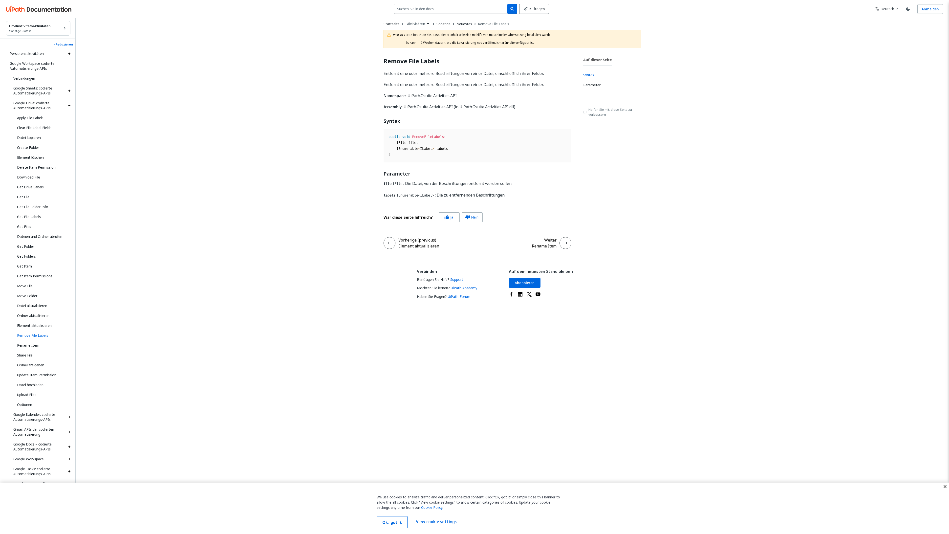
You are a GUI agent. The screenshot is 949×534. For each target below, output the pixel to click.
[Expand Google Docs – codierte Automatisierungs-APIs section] (69, 447)
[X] (529, 294)
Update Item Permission (36, 375)
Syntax (392, 121)
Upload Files (26, 394)
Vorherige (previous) (417, 240)
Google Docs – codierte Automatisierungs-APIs (32, 447)
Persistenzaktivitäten (27, 53)
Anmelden (930, 9)
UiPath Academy (464, 287)
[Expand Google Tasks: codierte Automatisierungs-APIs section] (69, 471)
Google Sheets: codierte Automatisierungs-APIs (32, 91)
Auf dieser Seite (597, 59)
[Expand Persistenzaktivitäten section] (69, 53)
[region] (474, 508)
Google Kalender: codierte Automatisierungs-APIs (34, 417)
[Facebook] (511, 294)
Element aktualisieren (34, 325)
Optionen (24, 404)
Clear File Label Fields (34, 127)
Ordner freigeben (30, 365)
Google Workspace (28, 459)
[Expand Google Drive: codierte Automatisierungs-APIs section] (69, 105)
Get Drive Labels (30, 187)
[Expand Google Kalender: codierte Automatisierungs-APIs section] (69, 417)
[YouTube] (538, 294)
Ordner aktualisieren (33, 315)
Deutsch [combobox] (884, 8)
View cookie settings (436, 522)
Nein (471, 217)
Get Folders (26, 256)
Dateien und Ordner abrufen (39, 236)
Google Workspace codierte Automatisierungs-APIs (32, 66)
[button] (41, 335)
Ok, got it (392, 522)
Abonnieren (525, 282)
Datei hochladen (30, 384)
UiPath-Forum (459, 296)
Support (456, 279)
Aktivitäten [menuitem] (416, 24)
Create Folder (28, 147)
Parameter (397, 173)
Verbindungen (24, 78)
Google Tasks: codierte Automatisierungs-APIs (32, 471)
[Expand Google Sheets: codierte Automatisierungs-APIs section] (69, 91)
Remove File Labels (493, 24)
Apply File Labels (30, 117)
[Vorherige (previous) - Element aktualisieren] (389, 243)
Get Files (24, 226)
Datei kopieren (29, 137)
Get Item (24, 266)
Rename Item (28, 345)
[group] (433, 217)
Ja (448, 217)
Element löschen (30, 157)
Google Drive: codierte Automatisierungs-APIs (32, 105)
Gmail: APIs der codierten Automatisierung (33, 432)
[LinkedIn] (520, 294)
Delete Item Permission (36, 167)
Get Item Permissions (34, 276)
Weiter (550, 240)
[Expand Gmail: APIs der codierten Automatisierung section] (69, 432)
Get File (23, 197)
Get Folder (25, 246)
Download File (28, 177)
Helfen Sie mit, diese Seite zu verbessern (610, 112)
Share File (25, 355)
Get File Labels (29, 216)
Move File (25, 286)
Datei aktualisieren (32, 305)
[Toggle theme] (908, 8)
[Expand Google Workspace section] (69, 459)
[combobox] (451, 8)
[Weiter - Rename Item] (565, 243)
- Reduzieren (63, 44)
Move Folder (27, 295)
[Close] (945, 486)
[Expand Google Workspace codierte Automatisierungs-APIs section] (69, 66)
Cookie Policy (431, 507)
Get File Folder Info (32, 206)
